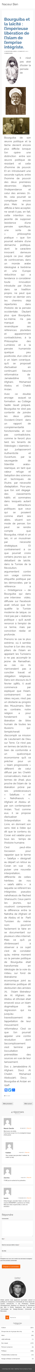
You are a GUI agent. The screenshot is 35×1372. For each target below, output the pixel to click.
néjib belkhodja (5, 1339)
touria (6, 1198)
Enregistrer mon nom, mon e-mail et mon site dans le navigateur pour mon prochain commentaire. (16, 1259)
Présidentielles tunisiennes (9, 1355)
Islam (3, 1335)
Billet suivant (28, 1104)
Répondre (29, 1128)
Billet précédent (7, 1104)
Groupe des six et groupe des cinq (11, 1331)
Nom (3, 1239)
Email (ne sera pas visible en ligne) (11, 1245)
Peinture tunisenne (7, 1347)
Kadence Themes (28, 1369)
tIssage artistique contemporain (10, 1359)
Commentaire (5, 1218)
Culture (3, 1327)
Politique (3, 1351)
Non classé (7, 1095)
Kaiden (8, 1153)
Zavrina (6, 1178)
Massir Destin (9, 1128)
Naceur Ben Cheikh (10, 8)
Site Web (4, 1251)
